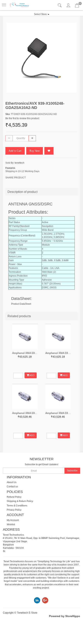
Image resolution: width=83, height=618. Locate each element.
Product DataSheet (21, 304)
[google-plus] (45, 600)
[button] (41, 14)
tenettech (19, 162)
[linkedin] (37, 600)
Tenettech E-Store (27, 612)
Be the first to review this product (22, 118)
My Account (13, 520)
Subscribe (72, 470)
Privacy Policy (14, 509)
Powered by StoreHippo (64, 616)
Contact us (12, 486)
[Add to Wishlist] (48, 151)
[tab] (60, 5)
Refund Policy (14, 497)
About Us (11, 482)
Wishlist (11, 524)
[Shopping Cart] (77, 6)
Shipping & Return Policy (20, 501)
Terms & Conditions (17, 505)
